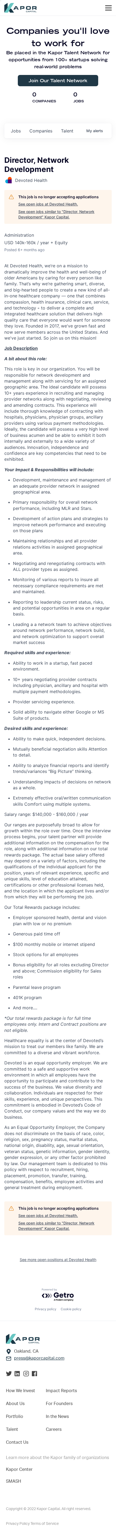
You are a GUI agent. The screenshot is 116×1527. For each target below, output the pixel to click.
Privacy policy (45, 1309)
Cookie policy (71, 1309)
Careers (54, 1429)
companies (40, 131)
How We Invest (20, 1391)
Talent (12, 1429)
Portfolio (14, 1416)
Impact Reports (61, 1391)
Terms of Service (44, 1524)
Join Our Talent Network (58, 80)
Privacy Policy (18, 1524)
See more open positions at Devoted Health (58, 1259)
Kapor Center (19, 1469)
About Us (15, 1404)
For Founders (59, 1404)
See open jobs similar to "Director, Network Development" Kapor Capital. (56, 214)
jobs (16, 131)
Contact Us (17, 1442)
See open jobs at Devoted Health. (48, 204)
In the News (57, 1416)
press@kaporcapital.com (39, 1358)
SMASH (13, 1481)
